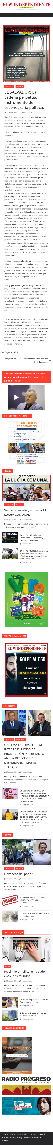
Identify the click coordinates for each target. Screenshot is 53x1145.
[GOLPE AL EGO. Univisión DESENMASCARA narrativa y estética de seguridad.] (10, 539)
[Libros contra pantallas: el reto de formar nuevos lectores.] (10, 1003)
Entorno (19, 868)
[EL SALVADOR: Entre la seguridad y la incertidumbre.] (10, 916)
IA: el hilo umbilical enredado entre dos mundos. (24, 973)
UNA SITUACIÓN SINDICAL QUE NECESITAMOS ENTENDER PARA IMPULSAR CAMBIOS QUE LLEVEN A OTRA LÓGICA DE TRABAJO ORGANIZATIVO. (34, 796)
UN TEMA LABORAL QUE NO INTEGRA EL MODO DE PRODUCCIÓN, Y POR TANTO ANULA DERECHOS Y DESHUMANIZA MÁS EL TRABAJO (24, 756)
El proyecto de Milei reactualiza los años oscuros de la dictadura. (25, 360)
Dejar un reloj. (11, 352)
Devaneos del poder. (18, 874)
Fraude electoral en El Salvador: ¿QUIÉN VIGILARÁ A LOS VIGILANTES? (33, 900)
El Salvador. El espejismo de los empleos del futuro (33, 1014)
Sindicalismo (20, 739)
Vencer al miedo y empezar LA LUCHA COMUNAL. (25, 512)
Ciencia (7, 966)
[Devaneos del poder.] (26, 852)
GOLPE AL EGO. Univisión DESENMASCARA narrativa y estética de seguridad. (31, 537)
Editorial (20, 86)
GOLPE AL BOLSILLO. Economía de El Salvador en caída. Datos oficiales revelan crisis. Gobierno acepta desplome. (34, 555)
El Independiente (26, 113)
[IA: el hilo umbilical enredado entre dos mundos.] (26, 949)
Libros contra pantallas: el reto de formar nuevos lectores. (34, 1000)
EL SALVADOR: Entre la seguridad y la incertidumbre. (34, 914)
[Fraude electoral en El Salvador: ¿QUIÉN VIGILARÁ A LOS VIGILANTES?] (10, 902)
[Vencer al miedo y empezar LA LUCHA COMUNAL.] (26, 488)
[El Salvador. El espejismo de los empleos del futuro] (10, 1016)
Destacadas (9, 86)
